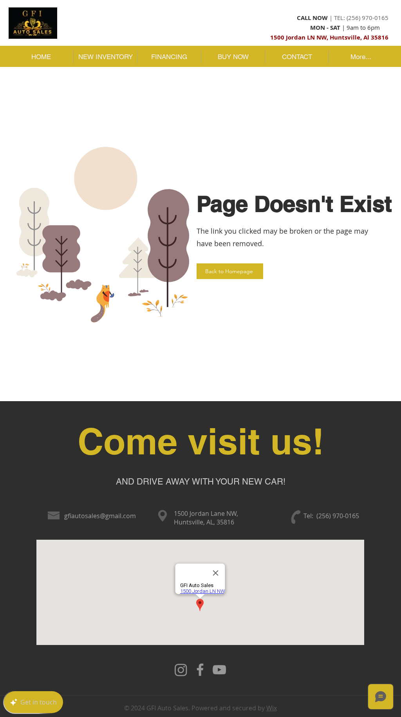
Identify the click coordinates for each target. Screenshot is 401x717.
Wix (271, 708)
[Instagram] (181, 669)
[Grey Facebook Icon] (200, 669)
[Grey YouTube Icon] (219, 669)
